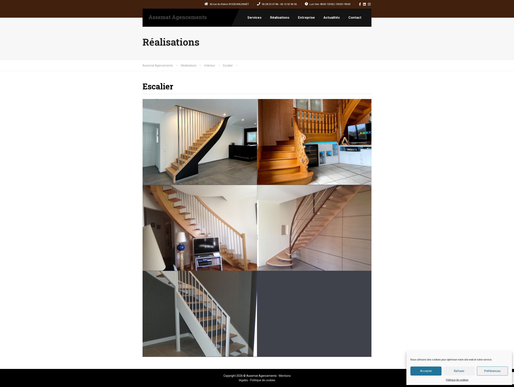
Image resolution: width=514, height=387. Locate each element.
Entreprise (306, 17)
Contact (354, 17)
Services (254, 17)
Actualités (331, 17)
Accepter (426, 371)
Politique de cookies (457, 380)
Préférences (492, 371)
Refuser (459, 371)
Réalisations (279, 17)
